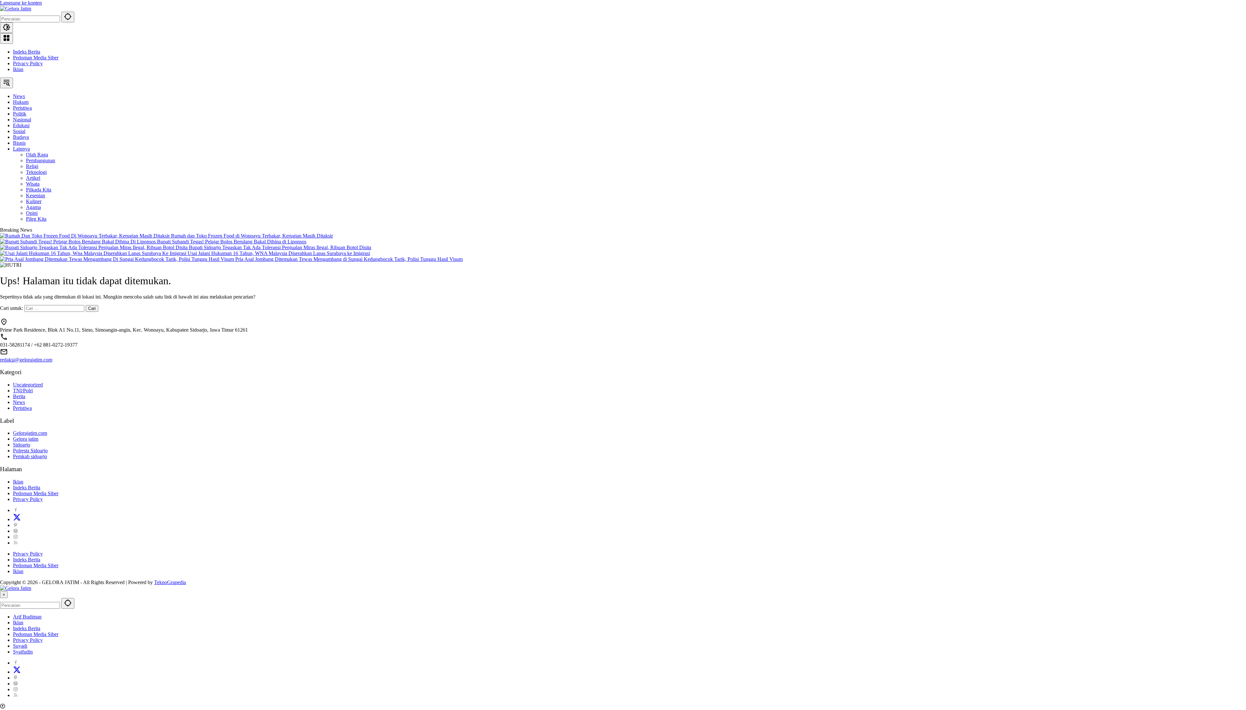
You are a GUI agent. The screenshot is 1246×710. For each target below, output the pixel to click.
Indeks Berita (26, 52)
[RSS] (15, 542)
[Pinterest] (15, 525)
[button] (67, 17)
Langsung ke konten (21, 3)
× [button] (4, 594)
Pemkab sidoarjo (30, 456)
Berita (19, 396)
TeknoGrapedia (170, 582)
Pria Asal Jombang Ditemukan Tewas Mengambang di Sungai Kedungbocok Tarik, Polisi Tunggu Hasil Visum (349, 259)
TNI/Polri (23, 390)
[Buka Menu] (6, 38)
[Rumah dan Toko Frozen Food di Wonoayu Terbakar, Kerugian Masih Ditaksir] (85, 236)
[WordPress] (15, 531)
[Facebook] (15, 510)
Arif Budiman (27, 616)
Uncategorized (28, 384)
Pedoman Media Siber (35, 57)
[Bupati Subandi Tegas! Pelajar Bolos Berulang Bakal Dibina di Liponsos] (78, 241)
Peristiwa (22, 408)
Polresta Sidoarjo (30, 450)
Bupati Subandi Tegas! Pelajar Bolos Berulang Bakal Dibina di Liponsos (231, 241)
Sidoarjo (21, 444)
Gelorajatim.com (30, 433)
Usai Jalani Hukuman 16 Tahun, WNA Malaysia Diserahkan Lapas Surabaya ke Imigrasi (279, 253)
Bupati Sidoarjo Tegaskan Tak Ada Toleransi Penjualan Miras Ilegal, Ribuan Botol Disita (280, 247)
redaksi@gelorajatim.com (26, 359)
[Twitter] (17, 519)
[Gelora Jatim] (15, 8)
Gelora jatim (25, 439)
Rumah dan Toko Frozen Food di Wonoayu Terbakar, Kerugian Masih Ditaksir (252, 236)
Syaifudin (23, 652)
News (19, 402)
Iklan (18, 69)
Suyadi (20, 646)
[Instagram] (15, 537)
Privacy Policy (28, 63)
